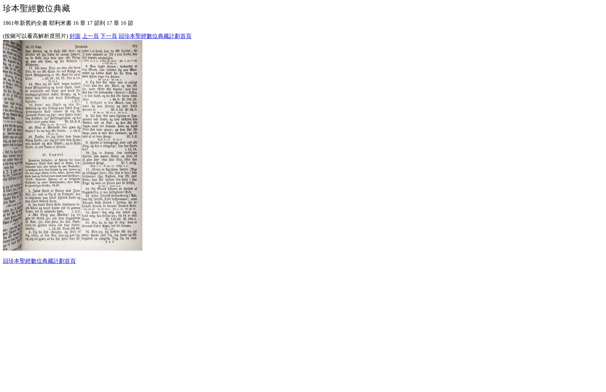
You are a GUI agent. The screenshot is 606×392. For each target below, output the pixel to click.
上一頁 (90, 36)
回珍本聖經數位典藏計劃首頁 (155, 36)
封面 (75, 36)
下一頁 (108, 36)
